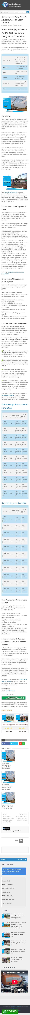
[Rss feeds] (19, 859)
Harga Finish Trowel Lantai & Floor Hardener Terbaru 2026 (18, 951)
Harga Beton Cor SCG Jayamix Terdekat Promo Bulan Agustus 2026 (17, 916)
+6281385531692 (9, 899)
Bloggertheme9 (15, 1008)
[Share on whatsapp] (23, 743)
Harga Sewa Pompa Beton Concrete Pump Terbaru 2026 (18, 934)
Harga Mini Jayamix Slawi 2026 (14, 503)
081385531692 (8, 896)
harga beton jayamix (8, 395)
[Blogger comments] (12, 841)
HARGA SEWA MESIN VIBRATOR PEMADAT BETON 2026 (17, 959)
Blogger (18, 1010)
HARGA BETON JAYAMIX (10, 740)
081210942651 (8, 885)
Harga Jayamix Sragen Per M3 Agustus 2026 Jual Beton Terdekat (21, 818)
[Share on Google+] (20, 743)
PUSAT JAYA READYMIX (16, 1006)
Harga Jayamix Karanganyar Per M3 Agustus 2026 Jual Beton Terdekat (7, 786)
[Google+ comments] (21, 841)
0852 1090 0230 (10, 690)
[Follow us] (21, 859)
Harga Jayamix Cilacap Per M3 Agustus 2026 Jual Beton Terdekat (7, 806)
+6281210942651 (9, 888)
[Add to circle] (23, 859)
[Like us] (25, 859)
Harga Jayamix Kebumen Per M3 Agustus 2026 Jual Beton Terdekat (6, 766)
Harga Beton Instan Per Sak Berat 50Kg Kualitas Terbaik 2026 (18, 942)
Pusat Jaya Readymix (11, 192)
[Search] (27, 12)
